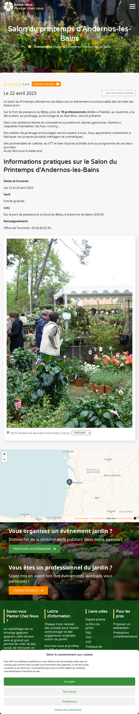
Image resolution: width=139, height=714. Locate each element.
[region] (69, 486)
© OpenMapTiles (97, 518)
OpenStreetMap (124, 518)
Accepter (69, 681)
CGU (89, 637)
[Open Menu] (132, 6)
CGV (88, 642)
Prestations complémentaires (125, 634)
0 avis (26, 84)
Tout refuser (70, 691)
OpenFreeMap (81, 518)
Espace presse (95, 619)
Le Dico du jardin (93, 626)
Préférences (69, 701)
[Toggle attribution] (135, 518)
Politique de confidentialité (67, 709)
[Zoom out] (4, 459)
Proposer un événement (121, 626)
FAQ (88, 633)
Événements (43, 47)
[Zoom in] (4, 454)
